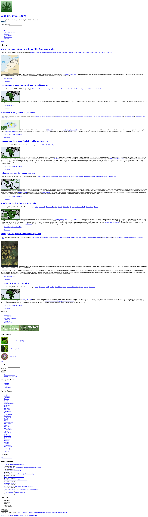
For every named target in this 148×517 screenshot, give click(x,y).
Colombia (47, 52)
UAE (83, 207)
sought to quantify (11, 131)
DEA (56, 287)
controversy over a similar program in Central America (59, 301)
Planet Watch (101, 52)
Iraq (56, 207)
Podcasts (6, 38)
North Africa (81, 52)
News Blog (7, 30)
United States (109, 52)
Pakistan (115, 116)
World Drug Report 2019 (69, 74)
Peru (125, 116)
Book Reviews (8, 35)
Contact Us (7, 319)
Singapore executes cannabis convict (14, 477)
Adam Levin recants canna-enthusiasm (14, 492)
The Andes (7, 426)
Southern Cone (8, 429)
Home (5, 29)
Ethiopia (55, 237)
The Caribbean (8, 423)
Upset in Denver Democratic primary (14, 464)
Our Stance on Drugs (10, 318)
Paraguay (88, 52)
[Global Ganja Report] (6, 11)
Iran (53, 207)
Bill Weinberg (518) (14, 348)
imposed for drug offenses (112, 222)
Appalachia (7, 409)
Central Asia (7, 445)
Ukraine (6, 117)
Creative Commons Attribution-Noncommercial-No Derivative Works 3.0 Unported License (42, 512)
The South (7, 408)
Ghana (59, 89)
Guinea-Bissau (63, 237)
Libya (49, 145)
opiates (98, 176)
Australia (39, 176)
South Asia (142, 116)
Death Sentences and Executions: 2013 (65, 219)
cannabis (32, 52)
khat (80, 237)
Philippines (94, 52)
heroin (60, 176)
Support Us (7, 321)
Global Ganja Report (13, 15)
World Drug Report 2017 (70, 130)
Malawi (73, 89)
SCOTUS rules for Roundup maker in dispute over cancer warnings (22, 467)
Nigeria (75, 52)
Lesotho (68, 89)
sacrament (104, 237)
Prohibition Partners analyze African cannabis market (25, 85)
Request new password (10, 376)
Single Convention (118, 237)
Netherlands (104, 116)
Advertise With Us (9, 322)
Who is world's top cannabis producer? (18, 112)
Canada (6, 419)
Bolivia (52, 116)
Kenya (63, 89)
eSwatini (54, 89)
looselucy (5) (12, 356)
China (37, 52)
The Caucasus (8, 446)
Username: (4, 368)
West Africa (139, 237)
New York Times (27, 299)
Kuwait (60, 207)
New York (7, 413)
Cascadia (6, 399)
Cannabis (6, 383)
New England (8, 414)
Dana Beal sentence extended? (12, 470)
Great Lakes (7, 416)
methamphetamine (78, 176)
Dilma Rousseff (22, 192)
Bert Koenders (46, 192)
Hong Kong (70, 237)
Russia (137, 116)
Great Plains (7, 417)
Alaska (6, 400)
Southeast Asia (112, 176)
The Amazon (7, 428)
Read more (7, 81)
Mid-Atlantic (7, 411)
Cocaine (6, 384)
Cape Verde (42, 287)
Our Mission (7, 316)
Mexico (59, 52)
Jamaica (75, 116)
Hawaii (6, 402)
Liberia (69, 287)
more (2, 361)
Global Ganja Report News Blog (13, 134)
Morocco (70, 52)
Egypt (49, 89)
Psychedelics (7, 387)
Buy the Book (8, 37)
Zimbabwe (101, 89)
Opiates (6, 386)
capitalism (44, 89)
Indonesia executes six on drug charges (18, 173)
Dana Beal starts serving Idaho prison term (15, 480)
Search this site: (5, 24)
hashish (67, 116)
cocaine (42, 52)
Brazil (43, 176)
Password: (4, 370)
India (71, 116)
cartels (42, 145)
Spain (2, 117)
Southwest (7, 405)
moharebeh (29, 224)
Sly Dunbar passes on (10, 483)
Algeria (48, 116)
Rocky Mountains (9, 403)
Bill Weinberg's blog (9, 32)
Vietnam (96, 207)
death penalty (54, 176)
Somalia (126, 237)
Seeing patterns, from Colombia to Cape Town (21, 233)
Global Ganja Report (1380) (16, 341)
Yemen (2, 238)
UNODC (49, 130)
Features (6, 34)
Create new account (9, 375)
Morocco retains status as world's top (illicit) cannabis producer (29, 49)
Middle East (91, 116)
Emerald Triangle (8, 397)
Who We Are (7, 315)
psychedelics (103, 176)
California (7, 396)
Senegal (110, 237)
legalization (53, 52)
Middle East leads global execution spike (18, 203)
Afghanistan (38, 116)
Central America (8, 422)
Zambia (95, 89)
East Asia (6, 442)
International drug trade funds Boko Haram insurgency (25, 141)
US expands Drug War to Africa (15, 283)
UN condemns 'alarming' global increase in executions (18, 486)
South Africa (89, 89)
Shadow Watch (8, 449)
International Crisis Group (117, 158)
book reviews (38, 237)
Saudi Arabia (78, 207)
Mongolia (64, 52)
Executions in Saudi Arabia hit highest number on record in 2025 (21, 489)
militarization (74, 287)
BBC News (56, 158)
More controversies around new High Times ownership (19, 474)
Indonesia (65, 176)
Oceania (6, 443)
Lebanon (80, 116)
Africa (34, 89)
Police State (7, 451)
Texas (5, 406)
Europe (62, 116)
